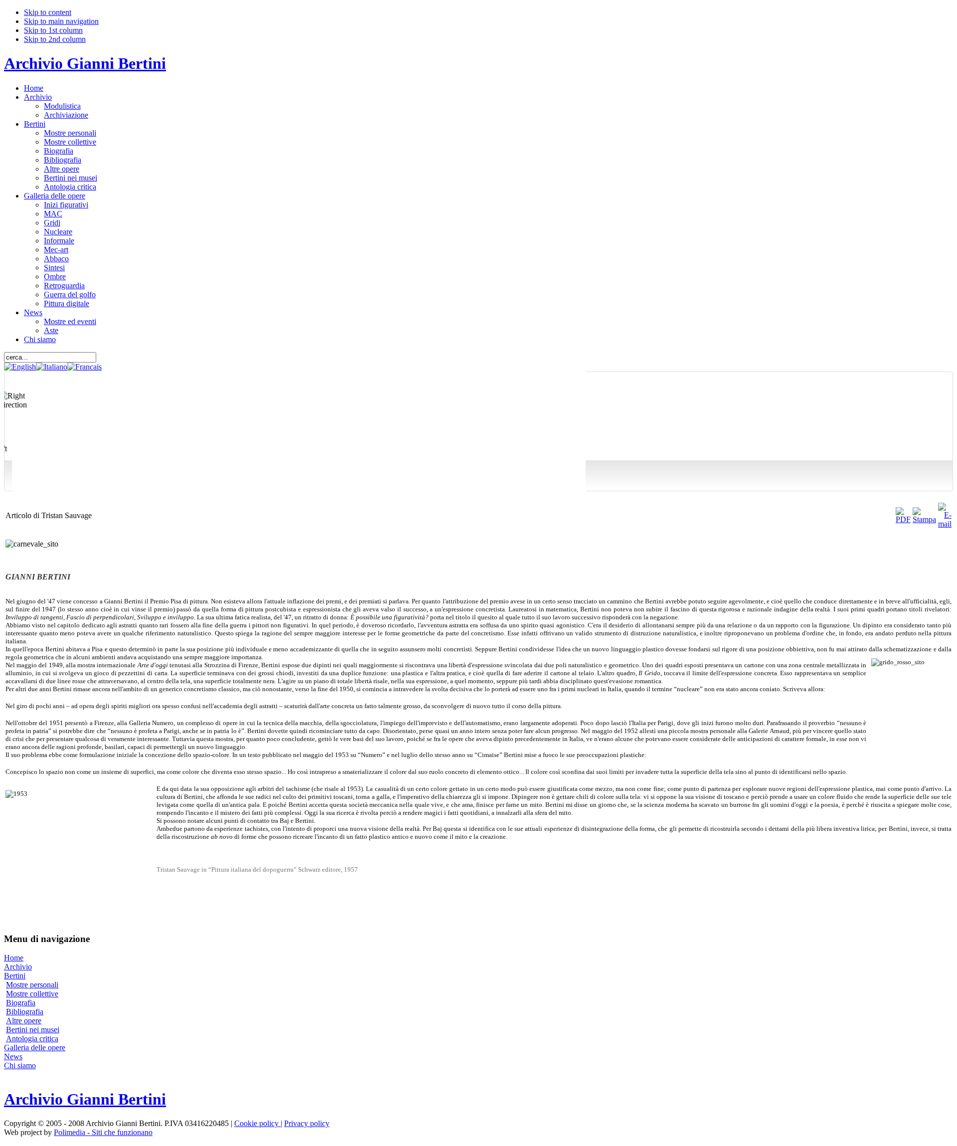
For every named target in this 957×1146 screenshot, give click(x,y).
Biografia (20, 1002)
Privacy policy (306, 1123)
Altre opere (23, 1020)
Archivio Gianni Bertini (85, 63)
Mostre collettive (32, 993)
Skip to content (47, 12)
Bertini (14, 975)
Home (13, 958)
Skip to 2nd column (55, 39)
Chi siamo (20, 1065)
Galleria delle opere (34, 1047)
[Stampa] (924, 519)
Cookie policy (257, 1123)
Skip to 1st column (53, 30)
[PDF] (903, 519)
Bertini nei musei (32, 1029)
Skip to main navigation (61, 21)
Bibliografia (24, 1011)
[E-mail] (945, 524)
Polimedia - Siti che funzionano (103, 1132)
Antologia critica (32, 1038)
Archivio (18, 966)
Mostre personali (32, 984)
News (13, 1056)
